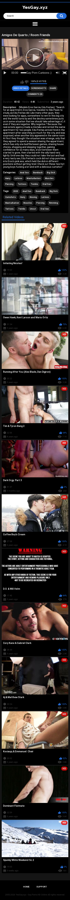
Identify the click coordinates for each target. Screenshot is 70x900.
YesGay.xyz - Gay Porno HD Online (31, 895)
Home (26, 886)
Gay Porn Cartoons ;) (38, 72)
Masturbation (34, 178)
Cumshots (10, 197)
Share (53, 88)
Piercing (9, 184)
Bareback (37, 172)
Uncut (33, 209)
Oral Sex (46, 184)
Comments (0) (35, 94)
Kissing (33, 197)
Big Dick (51, 172)
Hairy (7, 178)
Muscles (49, 178)
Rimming (53, 203)
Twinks (34, 184)
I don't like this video (26, 82)
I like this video (22, 82)
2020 (15, 191)
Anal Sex (24, 172)
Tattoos (22, 184)
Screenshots (38, 88)
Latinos (18, 178)
